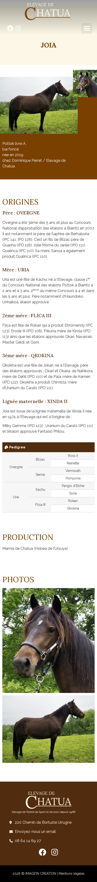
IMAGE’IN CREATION (40, 873)
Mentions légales (72, 873)
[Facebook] (10, 28)
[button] (86, 28)
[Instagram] (18, 28)
